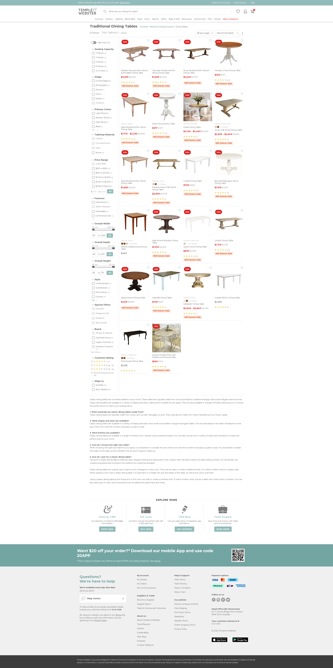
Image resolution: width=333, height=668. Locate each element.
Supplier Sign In (144, 604)
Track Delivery (240, 3)
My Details (142, 579)
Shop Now (107, 529)
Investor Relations (145, 645)
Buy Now (146, 529)
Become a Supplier (145, 600)
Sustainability (143, 632)
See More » (96, 352)
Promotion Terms (182, 612)
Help (252, 3)
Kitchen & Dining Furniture (162, 27)
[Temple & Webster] (87, 12)
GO (110, 191)
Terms (118, 615)
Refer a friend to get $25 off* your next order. (104, 3)
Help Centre (179, 579)
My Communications (146, 588)
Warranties (179, 616)
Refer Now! (125, 3)
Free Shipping (180, 608)
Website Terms (181, 621)
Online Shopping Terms (185, 625)
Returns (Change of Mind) (186, 604)
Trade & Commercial (221, 3)
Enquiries (141, 641)
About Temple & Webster (148, 620)
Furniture (144, 27)
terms (157, 561)
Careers (140, 628)
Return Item (180, 592)
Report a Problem (182, 588)
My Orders (141, 584)
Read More (222, 529)
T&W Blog (141, 637)
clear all (124, 33)
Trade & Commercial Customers (151, 608)
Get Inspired (184, 529)
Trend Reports (143, 624)
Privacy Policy (100, 620)
